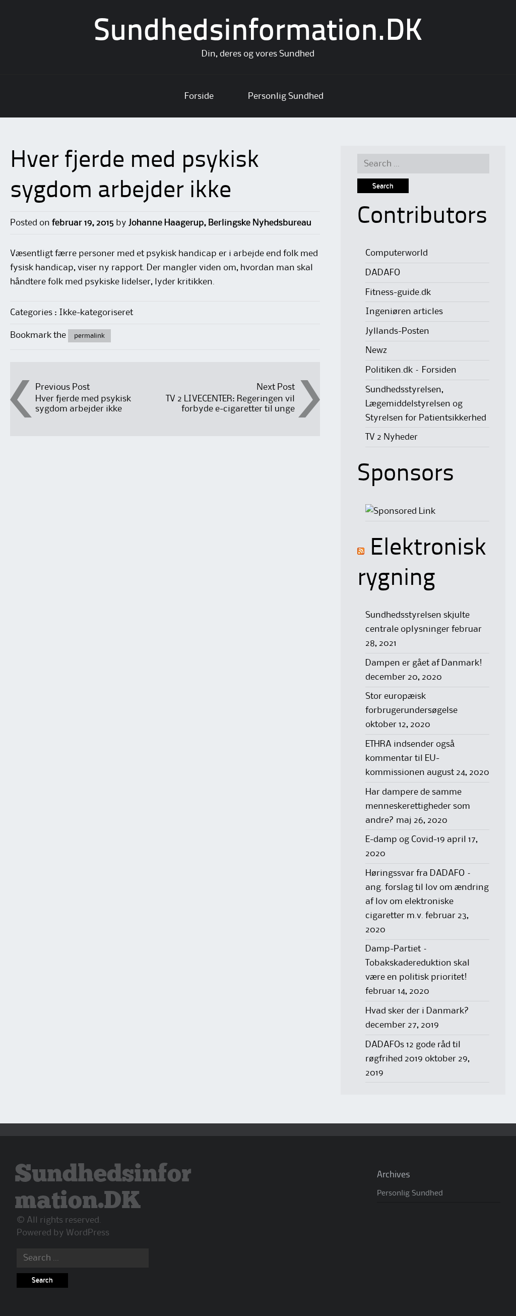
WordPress (87, 1233)
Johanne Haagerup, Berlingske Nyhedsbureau (219, 223)
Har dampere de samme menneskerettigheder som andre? (417, 806)
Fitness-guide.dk (398, 292)
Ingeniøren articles (404, 312)
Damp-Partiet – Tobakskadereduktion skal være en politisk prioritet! (417, 963)
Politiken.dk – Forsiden (411, 370)
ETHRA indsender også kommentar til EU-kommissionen (410, 758)
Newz (376, 350)
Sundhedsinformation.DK (258, 32)
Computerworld (396, 253)
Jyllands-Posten (397, 331)
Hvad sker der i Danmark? (417, 1011)
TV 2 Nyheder (391, 437)
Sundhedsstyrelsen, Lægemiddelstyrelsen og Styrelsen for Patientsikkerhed (425, 404)
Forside (199, 96)
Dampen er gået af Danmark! (423, 663)
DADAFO (382, 273)
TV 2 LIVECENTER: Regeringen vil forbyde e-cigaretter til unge (230, 403)
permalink (89, 336)
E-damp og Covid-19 (405, 839)
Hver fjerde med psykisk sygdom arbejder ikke (83, 403)
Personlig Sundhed (286, 96)
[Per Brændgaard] (400, 511)
